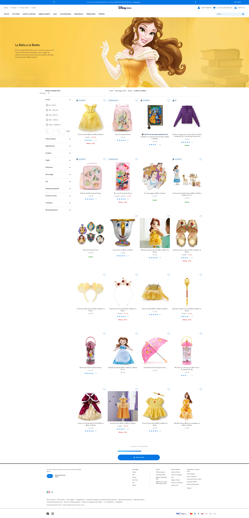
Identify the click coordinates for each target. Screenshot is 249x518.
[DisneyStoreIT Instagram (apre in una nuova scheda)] (52, 514)
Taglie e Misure (175, 480)
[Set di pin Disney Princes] (91, 233)
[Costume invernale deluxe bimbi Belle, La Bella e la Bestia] (91, 406)
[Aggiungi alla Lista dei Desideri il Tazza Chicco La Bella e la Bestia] (136, 216)
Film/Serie (49, 167)
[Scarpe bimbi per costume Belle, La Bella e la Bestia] (187, 233)
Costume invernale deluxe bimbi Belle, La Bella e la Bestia (91, 424)
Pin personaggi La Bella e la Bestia (154, 193)
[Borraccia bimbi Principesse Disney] (91, 351)
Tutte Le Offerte (237, 2)
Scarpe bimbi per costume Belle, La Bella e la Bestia (187, 251)
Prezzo (48, 100)
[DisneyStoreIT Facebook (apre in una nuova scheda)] (47, 514)
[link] (91, 140)
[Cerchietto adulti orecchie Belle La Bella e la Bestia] (91, 292)
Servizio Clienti (175, 472)
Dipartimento (50, 146)
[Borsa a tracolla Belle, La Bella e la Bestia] (155, 292)
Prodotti (48, 153)
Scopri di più (174, 485)
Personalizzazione (52, 210)
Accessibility (119, 502)
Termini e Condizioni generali (72, 502)
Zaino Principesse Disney (123, 134)
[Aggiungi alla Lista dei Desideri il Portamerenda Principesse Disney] (104, 159)
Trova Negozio (191, 474)
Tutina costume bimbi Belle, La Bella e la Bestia (154, 424)
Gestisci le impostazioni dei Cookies (92, 502)
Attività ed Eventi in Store (194, 479)
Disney (134, 472)
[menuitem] (6, 14)
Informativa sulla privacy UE (54, 502)
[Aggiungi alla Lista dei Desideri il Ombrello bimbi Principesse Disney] (168, 333)
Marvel (134, 477)
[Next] (195, 2)
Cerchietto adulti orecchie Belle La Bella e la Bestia (91, 310)
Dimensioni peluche (52, 189)
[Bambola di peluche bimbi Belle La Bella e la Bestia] (155, 233)
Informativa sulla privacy (125, 499)
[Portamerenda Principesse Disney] (91, 176)
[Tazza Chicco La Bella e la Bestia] (123, 233)
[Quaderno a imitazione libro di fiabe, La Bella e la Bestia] (155, 117)
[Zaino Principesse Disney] (123, 117)
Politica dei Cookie (139, 499)
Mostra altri (140, 457)
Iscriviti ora (50, 476)
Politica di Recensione (193, 484)
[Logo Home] (124, 8)
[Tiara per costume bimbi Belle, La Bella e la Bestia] (123, 292)
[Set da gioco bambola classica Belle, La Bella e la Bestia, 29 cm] (187, 176)
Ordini (34, 8)
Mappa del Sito (80, 499)
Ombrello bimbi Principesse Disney (155, 367)
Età (47, 181)
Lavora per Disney (192, 482)
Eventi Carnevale (191, 476)
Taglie (48, 160)
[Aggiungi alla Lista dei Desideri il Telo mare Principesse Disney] (136, 159)
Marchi (134, 485)
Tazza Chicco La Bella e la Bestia (123, 250)
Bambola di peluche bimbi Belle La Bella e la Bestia (155, 251)
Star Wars (135, 480)
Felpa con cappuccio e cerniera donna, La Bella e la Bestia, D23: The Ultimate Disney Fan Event (186, 135)
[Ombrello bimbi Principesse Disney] (155, 351)
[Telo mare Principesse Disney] (123, 176)
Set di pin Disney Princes (90, 250)
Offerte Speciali (160, 472)
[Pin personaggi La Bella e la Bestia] (155, 176)
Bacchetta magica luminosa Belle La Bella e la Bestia (187, 310)
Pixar (133, 475)
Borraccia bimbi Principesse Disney (91, 367)
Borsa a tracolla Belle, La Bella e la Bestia (154, 309)
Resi (172, 477)
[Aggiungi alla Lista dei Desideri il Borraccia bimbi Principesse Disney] (104, 333)
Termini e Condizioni (177, 482)
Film (133, 482)
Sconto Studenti (175, 469)
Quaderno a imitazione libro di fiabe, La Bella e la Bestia (155, 138)
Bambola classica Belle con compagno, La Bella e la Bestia (187, 424)
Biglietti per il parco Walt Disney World (161, 482)
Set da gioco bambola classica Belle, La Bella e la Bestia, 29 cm (186, 194)
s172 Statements (109, 502)
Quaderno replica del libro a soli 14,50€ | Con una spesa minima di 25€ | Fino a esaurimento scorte (124, 2)
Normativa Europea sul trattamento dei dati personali (101, 499)
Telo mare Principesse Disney (123, 193)
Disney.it (189, 488)
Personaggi (49, 174)
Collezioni (49, 203)
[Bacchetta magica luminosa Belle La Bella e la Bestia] (187, 292)
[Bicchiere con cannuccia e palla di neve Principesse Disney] (187, 351)
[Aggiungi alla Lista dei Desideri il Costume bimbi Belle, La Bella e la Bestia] (104, 100)
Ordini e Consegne (176, 475)
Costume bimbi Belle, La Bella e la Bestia (90, 134)
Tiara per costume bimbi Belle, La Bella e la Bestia (122, 310)
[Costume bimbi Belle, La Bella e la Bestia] (91, 117)
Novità (158, 469)
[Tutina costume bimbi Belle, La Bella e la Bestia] (155, 406)
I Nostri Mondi (50, 139)
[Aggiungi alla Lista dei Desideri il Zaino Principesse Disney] (136, 100)
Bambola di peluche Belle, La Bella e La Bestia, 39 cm (122, 368)
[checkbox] (51, 105)
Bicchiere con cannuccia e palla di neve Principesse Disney (187, 368)
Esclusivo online (51, 196)
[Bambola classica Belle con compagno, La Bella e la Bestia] (187, 406)
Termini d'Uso (60, 499)
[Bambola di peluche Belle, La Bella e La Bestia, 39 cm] (123, 351)
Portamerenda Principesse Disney (90, 193)
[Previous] (54, 2)
